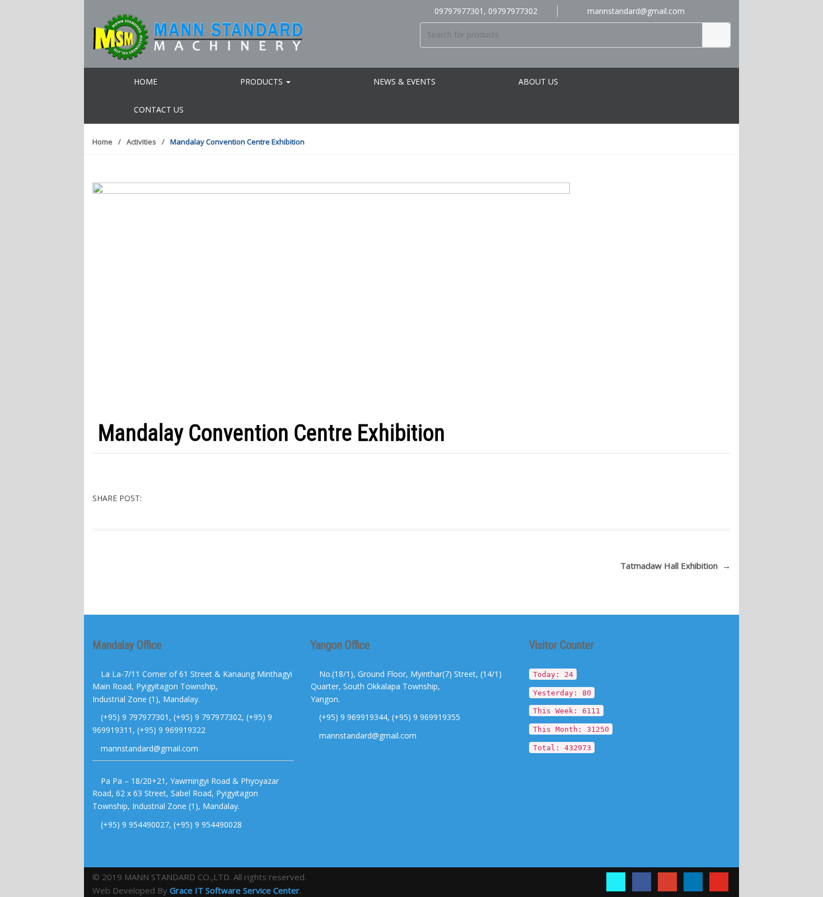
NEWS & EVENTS (404, 81)
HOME (145, 81)
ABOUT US (538, 81)
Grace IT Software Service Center (235, 890)
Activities (141, 142)
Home (102, 142)
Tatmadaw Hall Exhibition (675, 565)
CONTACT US (159, 109)
